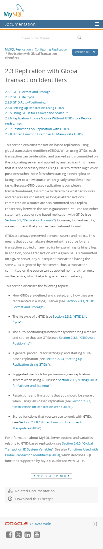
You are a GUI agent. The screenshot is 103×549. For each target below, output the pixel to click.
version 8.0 (83, 52)
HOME (48, 476)
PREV (39, 476)
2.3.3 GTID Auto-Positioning (25, 102)
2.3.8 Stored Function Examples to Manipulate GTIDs (44, 134)
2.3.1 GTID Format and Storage (27, 92)
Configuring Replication (51, 49)
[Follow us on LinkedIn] (28, 537)
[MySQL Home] (14, 10)
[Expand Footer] (95, 524)
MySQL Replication (18, 49)
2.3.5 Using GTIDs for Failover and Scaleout (36, 113)
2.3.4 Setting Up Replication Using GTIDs (34, 107)
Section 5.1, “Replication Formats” (30, 220)
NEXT (63, 476)
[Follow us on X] (18, 537)
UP (56, 476)
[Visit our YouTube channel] (37, 537)
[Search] (79, 38)
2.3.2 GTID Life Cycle (19, 97)
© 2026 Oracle (40, 524)
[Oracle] (16, 524)
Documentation (20, 24)
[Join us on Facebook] (9, 537)
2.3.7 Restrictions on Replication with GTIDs (37, 129)
